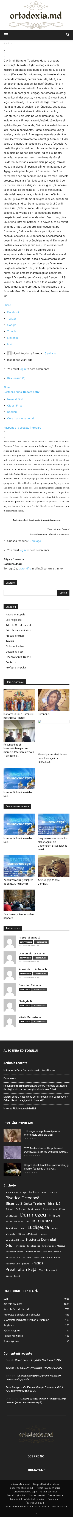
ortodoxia (20, 1246)
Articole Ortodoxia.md (18, 625)
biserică (54, 1203)
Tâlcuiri (10, 641)
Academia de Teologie (16, 1192)
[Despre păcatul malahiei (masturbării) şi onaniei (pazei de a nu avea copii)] (12, 1169)
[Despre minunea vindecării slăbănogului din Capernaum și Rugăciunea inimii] (54, 824)
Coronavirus (50, 1209)
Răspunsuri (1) (16, 378)
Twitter (11, 318)
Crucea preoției (37, 1495)
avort (44, 1192)
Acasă (7, 43)
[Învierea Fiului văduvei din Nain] (19, 779)
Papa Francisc (33, 1246)
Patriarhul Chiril (13, 1257)
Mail (9, 344)
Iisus (27, 1221)
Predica (37, 1263)
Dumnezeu (33, 1215)
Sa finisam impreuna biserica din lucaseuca (27, 1506)
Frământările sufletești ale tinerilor (27, 1499)
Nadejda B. (26, 1001)
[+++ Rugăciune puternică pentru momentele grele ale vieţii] (12, 1135)
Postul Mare (54, 1499)
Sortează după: (22, 392)
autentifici (25, 568)
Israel (22, 1228)
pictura (25, 1263)
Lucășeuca (38, 1227)
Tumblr (11, 331)
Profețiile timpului (16, 667)
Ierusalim (18, 1221)
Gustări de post (14, 651)
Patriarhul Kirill (13, 1263)
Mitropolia (10, 1234)
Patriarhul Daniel (31, 1257)
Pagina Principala (15, 614)
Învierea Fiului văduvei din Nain (20, 1108)
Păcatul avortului (48, 1491)
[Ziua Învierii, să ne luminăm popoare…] (19, 900)
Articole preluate (15, 635)
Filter (7, 387)
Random (12, 412)
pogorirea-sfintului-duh (21, 1487)
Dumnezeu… (45, 714)
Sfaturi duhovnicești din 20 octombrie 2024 (38, 1360)
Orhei (9, 1245)
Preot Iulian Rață (21, 1269)
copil (37, 1209)
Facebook (13, 312)
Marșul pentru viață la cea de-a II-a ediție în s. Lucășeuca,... (52, 758)
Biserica (53, 1192)
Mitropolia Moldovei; (27, 1234)
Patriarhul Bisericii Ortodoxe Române (43, 1251)
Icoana (9, 1221)
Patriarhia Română (14, 1251)
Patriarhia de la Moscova (53, 1246)
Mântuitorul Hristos (15, 1240)
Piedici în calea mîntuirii (48, 1487)
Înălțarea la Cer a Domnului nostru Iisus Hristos (29, 1070)
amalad (10, 1367)
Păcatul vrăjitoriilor (16, 1495)
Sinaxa (9, 1276)
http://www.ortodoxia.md (29, 946)
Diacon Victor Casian (32, 953)
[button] (6, 35)
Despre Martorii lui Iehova (46, 1484)
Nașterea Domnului (41, 1239)
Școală (17, 1276)
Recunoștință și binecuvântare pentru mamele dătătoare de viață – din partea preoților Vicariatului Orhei (35, 1087)
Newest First (15, 399)
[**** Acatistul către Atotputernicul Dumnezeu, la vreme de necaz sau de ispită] (12, 1152)
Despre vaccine (55, 1495)
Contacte (11, 662)
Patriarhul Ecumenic (50, 1257)
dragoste (12, 1215)
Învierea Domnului (35, 1502)
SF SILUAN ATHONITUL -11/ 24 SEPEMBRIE (39, 1367)
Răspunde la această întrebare (22, 427)
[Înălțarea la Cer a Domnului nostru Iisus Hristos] (19, 700)
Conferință (20, 1209)
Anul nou (34, 1192)
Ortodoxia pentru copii (25, 1491)
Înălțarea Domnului (20, 1484)
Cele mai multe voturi (20, 418)
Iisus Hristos (42, 1221)
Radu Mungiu (13, 1387)
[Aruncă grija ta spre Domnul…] (54, 866)
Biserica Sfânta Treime (25, 1203)
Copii (30, 1209)
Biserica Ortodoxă (22, 1198)
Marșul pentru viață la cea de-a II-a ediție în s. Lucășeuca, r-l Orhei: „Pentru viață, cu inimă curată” (36, 1098)
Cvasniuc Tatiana (30, 985)
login (23, 369)
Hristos (55, 1215)
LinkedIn (12, 338)
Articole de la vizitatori (18, 630)
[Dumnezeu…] (54, 700)
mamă (55, 1228)
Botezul (9, 1209)
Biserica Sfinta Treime (18, 657)
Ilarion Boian (12, 1228)
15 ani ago (49, 353)
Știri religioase (14, 619)
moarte (43, 1234)
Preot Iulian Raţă (29, 937)
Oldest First (14, 405)
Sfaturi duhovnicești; (48, 1270)
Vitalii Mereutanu (30, 1017)
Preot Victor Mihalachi (33, 969)
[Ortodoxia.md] (36, 15)
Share (7, 305)
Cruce (62, 1209)
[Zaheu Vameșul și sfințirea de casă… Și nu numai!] (19, 866)
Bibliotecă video (15, 646)
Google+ (12, 325)
